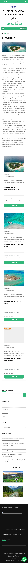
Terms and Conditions (9, 560)
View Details (14, 205)
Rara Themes (22, 555)
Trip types (4, 416)
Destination (5, 413)
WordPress (16, 556)
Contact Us (5, 409)
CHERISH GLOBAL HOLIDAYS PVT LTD (14, 14)
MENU (22, 28)
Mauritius (7, 174)
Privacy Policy (21, 560)
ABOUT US (4, 406)
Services (14, 558)
